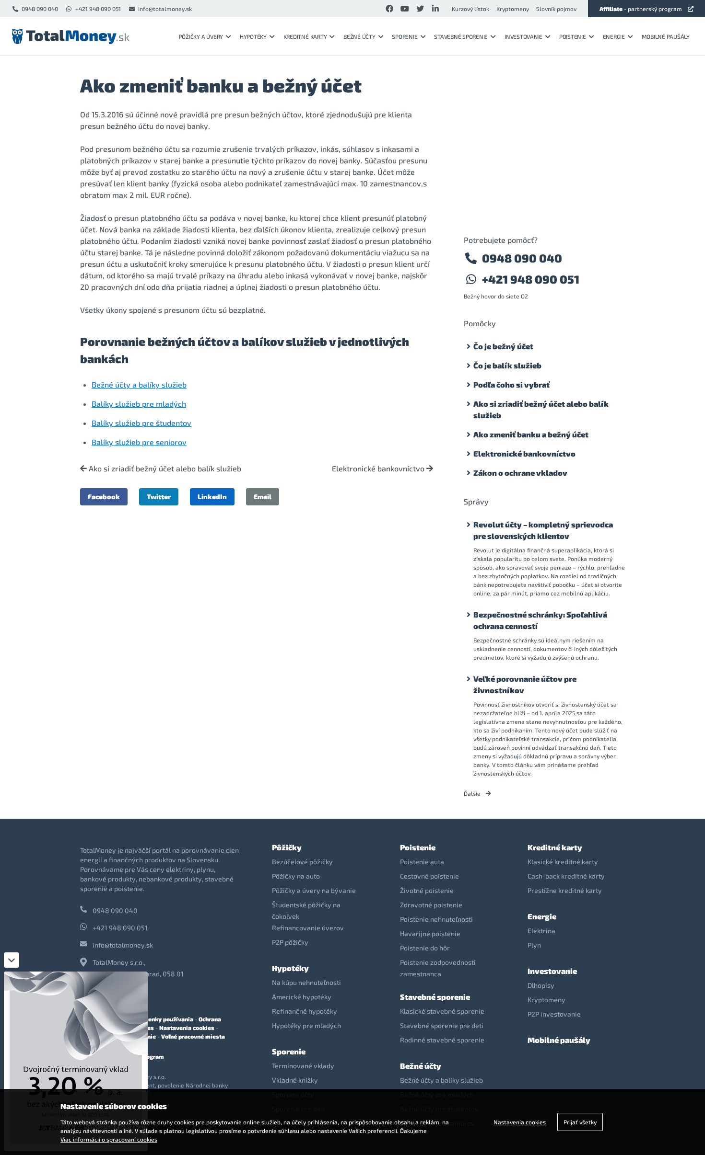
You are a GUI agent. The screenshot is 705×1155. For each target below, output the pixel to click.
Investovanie (523, 36)
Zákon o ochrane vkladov (520, 472)
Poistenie (572, 36)
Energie (614, 36)
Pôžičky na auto (296, 876)
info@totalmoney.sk (165, 8)
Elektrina (541, 930)
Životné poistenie (427, 890)
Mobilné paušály (666, 36)
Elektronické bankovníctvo (379, 468)
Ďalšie (473, 793)
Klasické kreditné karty (563, 862)
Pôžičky (287, 847)
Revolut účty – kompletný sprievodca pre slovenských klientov (543, 530)
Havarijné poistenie (430, 933)
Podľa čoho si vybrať (511, 384)
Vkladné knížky (295, 1080)
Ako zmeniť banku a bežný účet (530, 434)
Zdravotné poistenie (431, 905)
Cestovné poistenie (429, 876)
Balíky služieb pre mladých (139, 403)
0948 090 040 (40, 8)
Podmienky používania (161, 1019)
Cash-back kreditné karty (566, 876)
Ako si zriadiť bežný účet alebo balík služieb (164, 468)
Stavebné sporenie (461, 36)
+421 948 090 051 (98, 8)
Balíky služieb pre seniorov (139, 441)
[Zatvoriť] (11, 960)
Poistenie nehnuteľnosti (436, 919)
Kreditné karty (305, 36)
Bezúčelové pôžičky (302, 862)
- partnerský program (640, 8)
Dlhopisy (541, 985)
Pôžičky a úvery (201, 36)
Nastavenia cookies (186, 1027)
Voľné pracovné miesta (193, 1036)
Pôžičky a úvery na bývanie (314, 890)
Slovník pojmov (556, 8)
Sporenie (404, 36)
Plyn (534, 945)
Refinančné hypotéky (304, 1011)
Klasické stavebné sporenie (442, 1011)
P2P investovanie (554, 1014)
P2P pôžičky (290, 942)
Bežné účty (359, 36)
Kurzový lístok (470, 8)
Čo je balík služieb (507, 365)
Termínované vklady (303, 1066)
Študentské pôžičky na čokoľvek (306, 910)
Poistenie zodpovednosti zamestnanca (438, 968)
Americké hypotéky (301, 997)
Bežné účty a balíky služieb (139, 384)
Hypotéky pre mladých (306, 1025)
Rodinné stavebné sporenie (442, 1040)
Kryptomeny (512, 8)
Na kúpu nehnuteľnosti (306, 982)
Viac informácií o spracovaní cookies (108, 1139)
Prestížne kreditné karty (565, 890)
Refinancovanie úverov (308, 928)
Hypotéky (253, 36)
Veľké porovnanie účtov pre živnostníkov (524, 684)
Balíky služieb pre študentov (141, 422)
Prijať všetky (580, 1122)
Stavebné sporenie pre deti (441, 1025)
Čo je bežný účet (503, 346)
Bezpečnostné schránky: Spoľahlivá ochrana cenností (540, 620)
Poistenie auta (422, 862)
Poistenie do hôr (425, 948)
